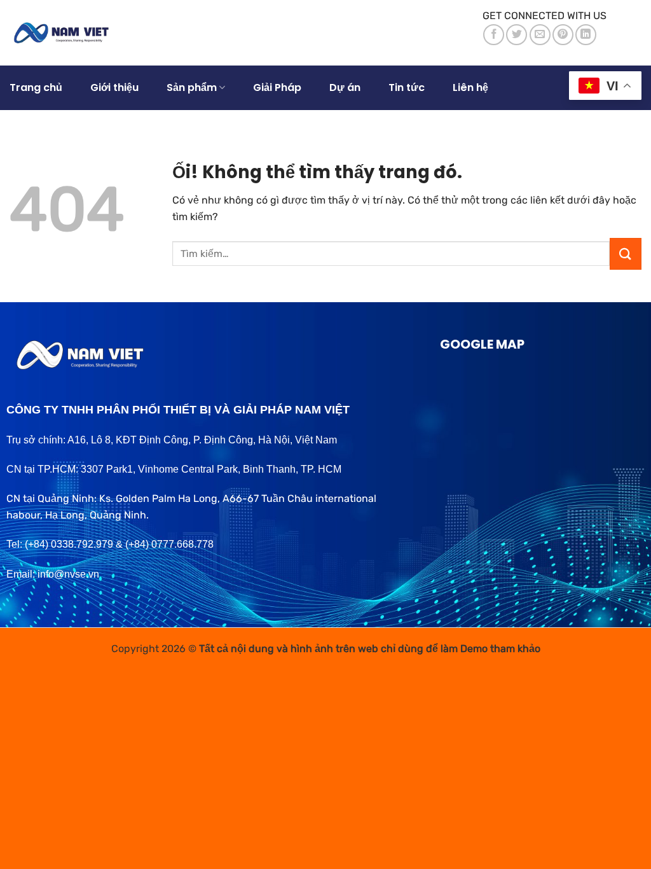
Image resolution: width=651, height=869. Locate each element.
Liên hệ (470, 87)
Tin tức (406, 87)
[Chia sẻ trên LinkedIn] (585, 34)
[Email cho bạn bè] (540, 34)
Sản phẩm (192, 87)
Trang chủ (36, 87)
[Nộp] (625, 254)
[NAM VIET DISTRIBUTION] (65, 32)
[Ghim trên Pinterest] (562, 34)
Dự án (344, 87)
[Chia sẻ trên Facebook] (493, 34)
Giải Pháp (277, 87)
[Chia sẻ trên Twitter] (516, 34)
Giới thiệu (114, 87)
